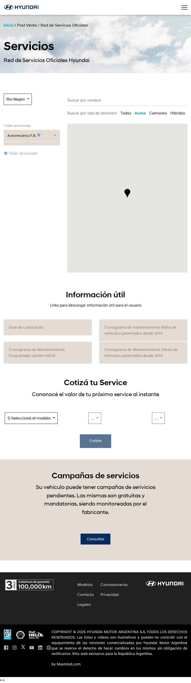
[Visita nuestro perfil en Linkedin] (40, 648)
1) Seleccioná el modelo (28, 418)
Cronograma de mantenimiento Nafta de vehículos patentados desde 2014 (140, 330)
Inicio (8, 25)
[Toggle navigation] (184, 7)
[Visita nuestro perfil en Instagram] (14, 648)
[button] (127, 193)
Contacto (85, 594)
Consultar (95, 539)
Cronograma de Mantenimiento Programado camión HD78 (37, 352)
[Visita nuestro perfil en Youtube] (31, 648)
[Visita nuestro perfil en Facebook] (6, 648)
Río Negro (15, 99)
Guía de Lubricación (26, 327)
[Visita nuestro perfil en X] (23, 648)
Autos (140, 113)
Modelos (85, 584)
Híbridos (177, 113)
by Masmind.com (66, 664)
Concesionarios (114, 584)
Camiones (158, 113)
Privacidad (109, 594)
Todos (126, 113)
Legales (84, 604)
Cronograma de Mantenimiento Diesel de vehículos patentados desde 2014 (141, 352)
